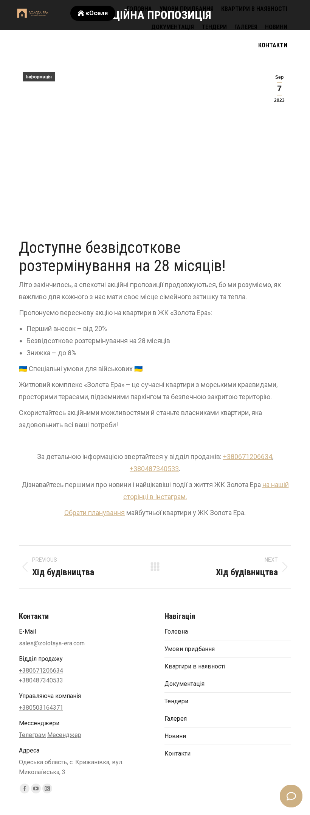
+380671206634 (247, 457)
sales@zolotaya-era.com (52, 643)
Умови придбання (189, 649)
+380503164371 (41, 707)
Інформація (39, 77)
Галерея (175, 718)
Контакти (177, 753)
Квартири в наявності (194, 666)
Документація (184, 683)
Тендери (176, 701)
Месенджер (64, 734)
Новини (175, 736)
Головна (176, 631)
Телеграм (32, 734)
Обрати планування (94, 513)
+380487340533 (154, 469)
